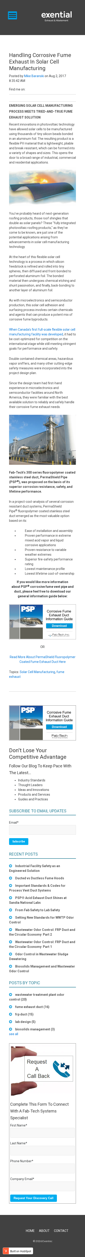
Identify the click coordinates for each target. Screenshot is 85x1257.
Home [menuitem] (30, 1231)
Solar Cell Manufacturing (37, 672)
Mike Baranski (34, 76)
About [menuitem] (44, 1231)
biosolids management (35, 1029)
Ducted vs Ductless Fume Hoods (39, 878)
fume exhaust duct (32, 1007)
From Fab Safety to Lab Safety (37, 910)
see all (13, 1034)
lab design (25, 1022)
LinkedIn (29, 89)
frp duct (24, 1014)
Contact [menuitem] (61, 1231)
